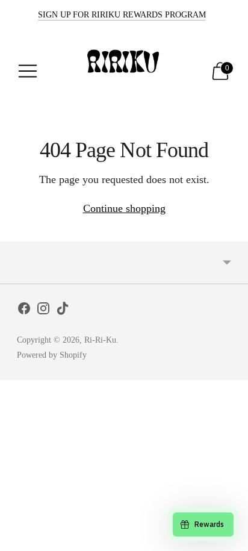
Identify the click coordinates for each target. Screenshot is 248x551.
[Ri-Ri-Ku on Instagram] (43, 310)
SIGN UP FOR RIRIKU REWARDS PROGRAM (122, 14)
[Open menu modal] (28, 71)
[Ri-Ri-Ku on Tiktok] (62, 310)
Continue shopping (124, 208)
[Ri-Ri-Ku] (124, 71)
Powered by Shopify (52, 355)
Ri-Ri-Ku (100, 339)
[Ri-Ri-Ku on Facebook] (24, 310)
